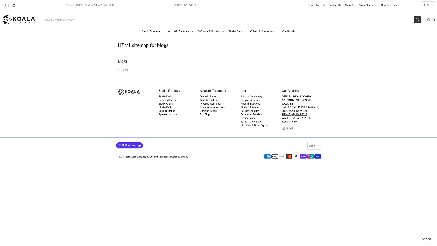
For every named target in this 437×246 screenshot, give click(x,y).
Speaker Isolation (168, 114)
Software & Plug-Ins (209, 31)
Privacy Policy (248, 118)
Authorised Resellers (251, 114)
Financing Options (250, 103)
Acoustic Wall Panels (211, 103)
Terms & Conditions (251, 121)
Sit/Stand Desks (167, 100)
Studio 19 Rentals (250, 107)
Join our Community (251, 96)
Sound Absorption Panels (213, 107)
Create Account (316, 5)
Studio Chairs (166, 103)
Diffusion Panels (208, 110)
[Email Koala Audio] (4, 5)
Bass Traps (205, 114)
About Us (350, 5)
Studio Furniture (151, 31)
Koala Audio (130, 156)
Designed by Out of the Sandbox (152, 156)
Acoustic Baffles (208, 100)
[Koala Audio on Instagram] (13, 5)
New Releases (389, 5)
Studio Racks (165, 107)
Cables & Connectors (262, 31)
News (124, 69)
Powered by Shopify (178, 156)
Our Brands (288, 31)
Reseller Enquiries (250, 110)
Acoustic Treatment (179, 31)
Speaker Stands (167, 110)
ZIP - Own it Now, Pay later (255, 125)
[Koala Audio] (19, 19)
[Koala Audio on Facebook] (8, 5)
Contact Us (335, 5)
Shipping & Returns (251, 100)
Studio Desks (166, 96)
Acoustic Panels (208, 96)
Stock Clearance (368, 5)
